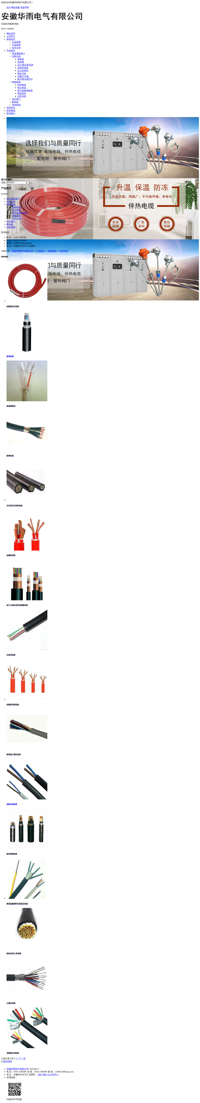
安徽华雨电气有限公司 (22, 251)
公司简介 (11, 36)
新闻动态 (11, 39)
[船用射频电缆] (27, 848)
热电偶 (20, 62)
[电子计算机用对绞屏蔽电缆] (27, 599)
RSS (8, 7)
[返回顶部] (6, 1061)
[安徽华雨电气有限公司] (42, 21)
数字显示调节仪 (25, 79)
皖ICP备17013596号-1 (48, 1074)
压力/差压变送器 (25, 65)
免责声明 (24, 7)
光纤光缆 (21, 96)
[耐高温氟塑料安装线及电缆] (27, 898)
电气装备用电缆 (25, 90)
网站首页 (11, 33)
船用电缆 (10, 356)
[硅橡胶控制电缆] (27, 699)
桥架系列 (21, 93)
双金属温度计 (18, 53)
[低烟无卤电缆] (27, 799)
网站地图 (15, 7)
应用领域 (11, 110)
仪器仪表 (16, 56)
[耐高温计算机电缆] (27, 749)
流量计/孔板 (23, 76)
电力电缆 (21, 88)
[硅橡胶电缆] (27, 550)
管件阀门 (16, 99)
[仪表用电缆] (27, 649)
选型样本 (11, 107)
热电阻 (20, 59)
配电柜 (15, 102)
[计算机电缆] (27, 998)
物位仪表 (21, 73)
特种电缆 (21, 85)
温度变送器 (22, 68)
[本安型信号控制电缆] (27, 500)
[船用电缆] (27, 351)
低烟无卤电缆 (12, 804)
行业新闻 (16, 45)
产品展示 (11, 50)
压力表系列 (22, 70)
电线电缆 (16, 82)
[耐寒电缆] (27, 450)
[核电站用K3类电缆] (27, 948)
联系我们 (11, 113)
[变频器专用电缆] (27, 1047)
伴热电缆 (16, 105)
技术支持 (16, 48)
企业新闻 (16, 42)
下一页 (22, 1058)
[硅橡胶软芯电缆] (27, 301)
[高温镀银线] (27, 400)
